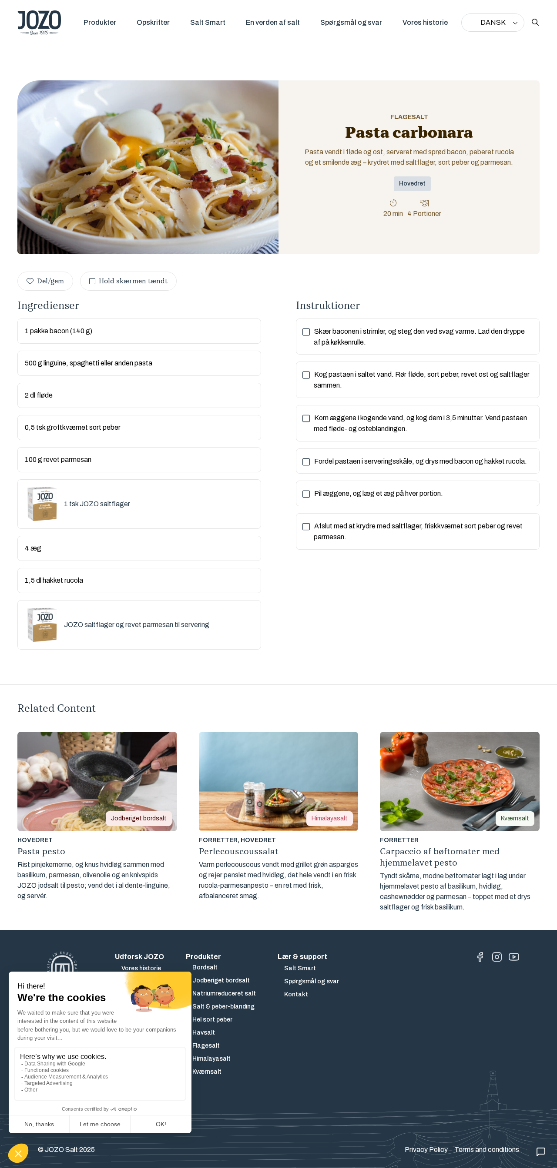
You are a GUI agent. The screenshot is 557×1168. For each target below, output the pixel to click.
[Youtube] (514, 957)
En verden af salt (273, 22)
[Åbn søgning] (535, 23)
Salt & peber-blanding (223, 1006)
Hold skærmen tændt (133, 281)
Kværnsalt (206, 1071)
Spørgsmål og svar (351, 22)
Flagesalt (206, 1045)
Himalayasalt (211, 1058)
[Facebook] (480, 957)
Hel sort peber (212, 1019)
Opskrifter (153, 22)
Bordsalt (205, 967)
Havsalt (203, 1032)
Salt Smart (207, 22)
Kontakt (296, 994)
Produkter (100, 22)
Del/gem (50, 281)
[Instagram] (497, 957)
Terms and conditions (486, 1149)
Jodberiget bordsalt (221, 980)
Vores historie (425, 22)
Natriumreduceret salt (224, 993)
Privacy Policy (426, 1149)
